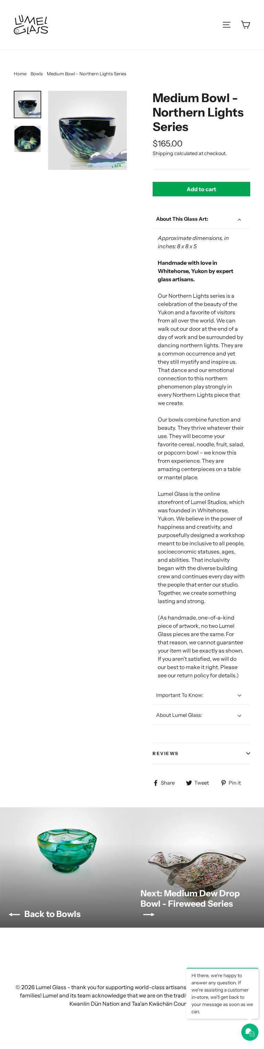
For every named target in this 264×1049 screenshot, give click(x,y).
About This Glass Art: (182, 219)
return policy (193, 675)
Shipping (163, 153)
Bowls (37, 73)
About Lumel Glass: (179, 715)
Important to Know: (180, 695)
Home (20, 73)
